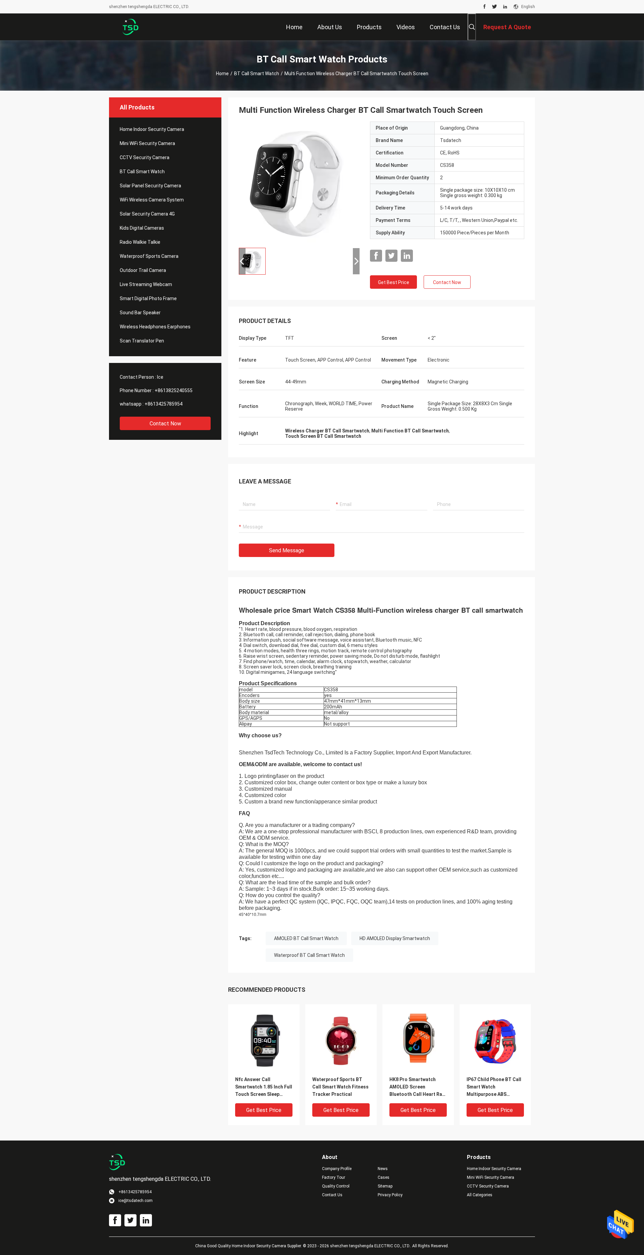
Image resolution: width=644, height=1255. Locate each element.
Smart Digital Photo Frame (148, 298)
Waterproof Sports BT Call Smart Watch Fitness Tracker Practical (340, 1087)
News (383, 1168)
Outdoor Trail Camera (143, 270)
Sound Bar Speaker (140, 312)
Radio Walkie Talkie (140, 242)
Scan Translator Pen (142, 340)
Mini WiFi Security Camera (147, 143)
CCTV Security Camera (144, 157)
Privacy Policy (390, 1195)
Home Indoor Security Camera (152, 129)
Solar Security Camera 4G (147, 214)
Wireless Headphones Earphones (155, 326)
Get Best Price (393, 282)
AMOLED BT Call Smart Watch (306, 938)
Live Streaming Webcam (146, 284)
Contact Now (165, 423)
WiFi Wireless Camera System (152, 199)
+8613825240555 (174, 390)
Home (222, 73)
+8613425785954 (163, 404)
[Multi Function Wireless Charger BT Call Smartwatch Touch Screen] (299, 182)
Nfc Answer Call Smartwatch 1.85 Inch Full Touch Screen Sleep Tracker (263, 1087)
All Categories (479, 1195)
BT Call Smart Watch (256, 73)
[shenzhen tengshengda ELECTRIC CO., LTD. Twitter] (494, 6)
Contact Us (332, 1195)
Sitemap (385, 1186)
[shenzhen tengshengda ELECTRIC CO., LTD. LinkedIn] (505, 6)
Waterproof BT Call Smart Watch (309, 955)
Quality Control (336, 1186)
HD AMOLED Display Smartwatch (395, 938)
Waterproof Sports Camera (149, 256)
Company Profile (337, 1168)
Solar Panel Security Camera (150, 185)
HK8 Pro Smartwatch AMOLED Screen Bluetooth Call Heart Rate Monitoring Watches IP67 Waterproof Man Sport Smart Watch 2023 (418, 1087)
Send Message (286, 550)
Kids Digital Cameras (142, 228)
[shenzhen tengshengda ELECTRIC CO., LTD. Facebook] (484, 6)
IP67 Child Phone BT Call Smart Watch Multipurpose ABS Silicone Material (494, 1087)
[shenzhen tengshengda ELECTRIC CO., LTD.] (130, 27)
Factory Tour (333, 1177)
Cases (383, 1177)
